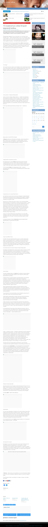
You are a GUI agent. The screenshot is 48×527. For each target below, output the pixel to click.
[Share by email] (10, 480)
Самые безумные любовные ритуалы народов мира (10, 515)
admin (8, 29)
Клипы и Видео (35, 73)
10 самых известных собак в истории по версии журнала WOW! (25, 499)
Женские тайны (9, 2)
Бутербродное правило (36, 96)
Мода (34, 74)
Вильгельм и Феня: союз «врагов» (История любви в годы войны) (25, 515)
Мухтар (14, 504)
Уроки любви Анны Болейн (37, 99)
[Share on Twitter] (5, 480)
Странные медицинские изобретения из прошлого (37, 14)
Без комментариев (16, 29)
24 (36, 120)
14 (43, 116)
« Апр (33, 123)
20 (41, 118)
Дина (11, 504)
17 (36, 118)
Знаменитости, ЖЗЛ (36, 71)
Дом (21, 525)
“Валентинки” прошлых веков (37, 92)
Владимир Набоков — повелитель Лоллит (15, 13)
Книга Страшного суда (36, 95)
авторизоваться (23, 520)
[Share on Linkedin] (9, 480)
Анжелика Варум (15, 498)
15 (32, 118)
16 (34, 118)
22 (32, 120)
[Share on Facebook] (3, 480)
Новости (11, 29)
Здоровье (34, 70)
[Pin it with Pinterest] (7, 480)
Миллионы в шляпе (36, 100)
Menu (3, 8)
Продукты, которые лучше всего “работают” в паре (37, 19)
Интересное (35, 72)
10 (36, 116)
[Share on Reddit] (6, 480)
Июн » (35, 123)
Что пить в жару (14, 11)
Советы (34, 77)
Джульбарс (7, 504)
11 (38, 116)
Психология (35, 76)
